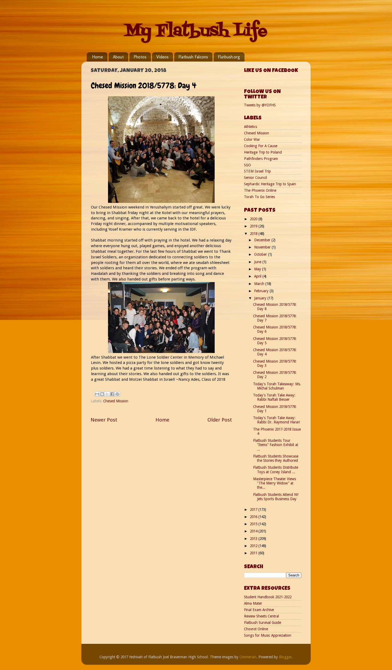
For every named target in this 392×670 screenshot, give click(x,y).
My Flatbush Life (196, 31)
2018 (254, 233)
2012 (254, 546)
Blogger (285, 657)
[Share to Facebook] (112, 394)
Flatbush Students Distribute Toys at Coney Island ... (275, 469)
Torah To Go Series (259, 197)
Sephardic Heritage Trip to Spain (270, 184)
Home (97, 56)
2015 (254, 524)
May (258, 269)
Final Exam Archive (259, 610)
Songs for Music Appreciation (267, 635)
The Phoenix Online (260, 190)
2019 (254, 226)
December (262, 240)
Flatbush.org (229, 56)
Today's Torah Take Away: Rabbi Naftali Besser (274, 397)
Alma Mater (253, 603)
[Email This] (97, 394)
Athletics (250, 127)
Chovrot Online (256, 629)
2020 (254, 219)
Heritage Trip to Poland (263, 152)
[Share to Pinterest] (117, 394)
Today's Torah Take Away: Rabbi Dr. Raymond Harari (276, 420)
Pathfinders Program (261, 159)
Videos (162, 56)
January (260, 298)
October (261, 254)
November (263, 247)
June (258, 262)
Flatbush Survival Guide (262, 622)
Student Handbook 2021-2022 (267, 597)
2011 (254, 553)
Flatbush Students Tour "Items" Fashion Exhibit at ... (275, 444)
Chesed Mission (115, 401)
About (118, 56)
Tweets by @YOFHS (260, 105)
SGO (247, 165)
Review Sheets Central (261, 616)
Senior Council (255, 177)
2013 (254, 538)
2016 (254, 517)
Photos (140, 56)
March (259, 284)
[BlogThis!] (102, 394)
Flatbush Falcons (193, 56)
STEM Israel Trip (257, 171)
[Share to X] (107, 394)
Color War (252, 139)
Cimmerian (247, 657)
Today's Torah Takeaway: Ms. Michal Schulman (277, 386)
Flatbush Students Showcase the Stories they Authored (275, 458)
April (258, 276)
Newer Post (104, 420)
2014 (254, 531)
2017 (254, 509)
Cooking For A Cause (260, 146)
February (262, 291)
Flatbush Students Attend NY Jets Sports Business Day (276, 496)
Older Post (219, 420)
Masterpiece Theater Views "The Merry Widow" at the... (274, 483)
